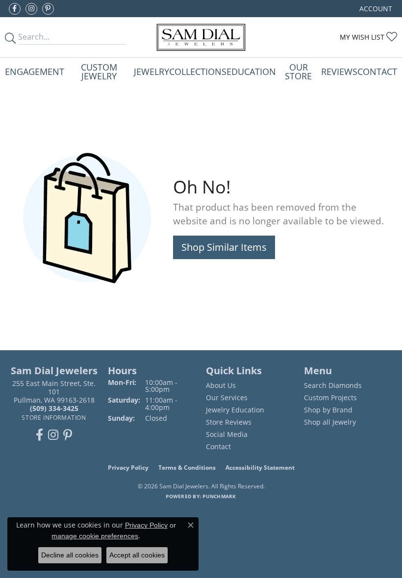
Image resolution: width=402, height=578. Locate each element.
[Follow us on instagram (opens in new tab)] (31, 9)
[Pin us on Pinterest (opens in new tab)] (48, 9)
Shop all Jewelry (330, 422)
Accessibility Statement (260, 467)
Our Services (227, 397)
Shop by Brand (328, 409)
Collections (197, 71)
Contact (377, 71)
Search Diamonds (333, 385)
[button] (374, 8)
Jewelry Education (235, 409)
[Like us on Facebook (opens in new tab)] (15, 9)
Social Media (227, 434)
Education (251, 71)
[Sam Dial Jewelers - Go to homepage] (201, 37)
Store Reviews (228, 422)
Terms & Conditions (187, 467)
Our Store (298, 71)
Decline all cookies (70, 555)
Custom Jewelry (99, 71)
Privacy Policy (128, 467)
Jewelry (151, 71)
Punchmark (219, 496)
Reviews (339, 71)
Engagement (34, 71)
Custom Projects (330, 397)
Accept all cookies (137, 555)
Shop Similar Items (224, 247)
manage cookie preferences (94, 536)
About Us (221, 385)
